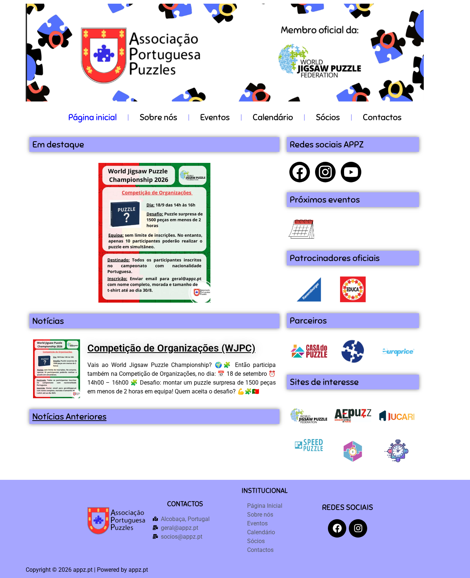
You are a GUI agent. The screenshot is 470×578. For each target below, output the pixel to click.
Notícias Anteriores (69, 416)
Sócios (328, 117)
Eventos (215, 117)
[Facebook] (299, 172)
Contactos (382, 117)
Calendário (273, 117)
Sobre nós (158, 117)
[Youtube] (351, 172)
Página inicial (92, 117)
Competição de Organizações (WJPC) (171, 348)
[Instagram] (325, 172)
